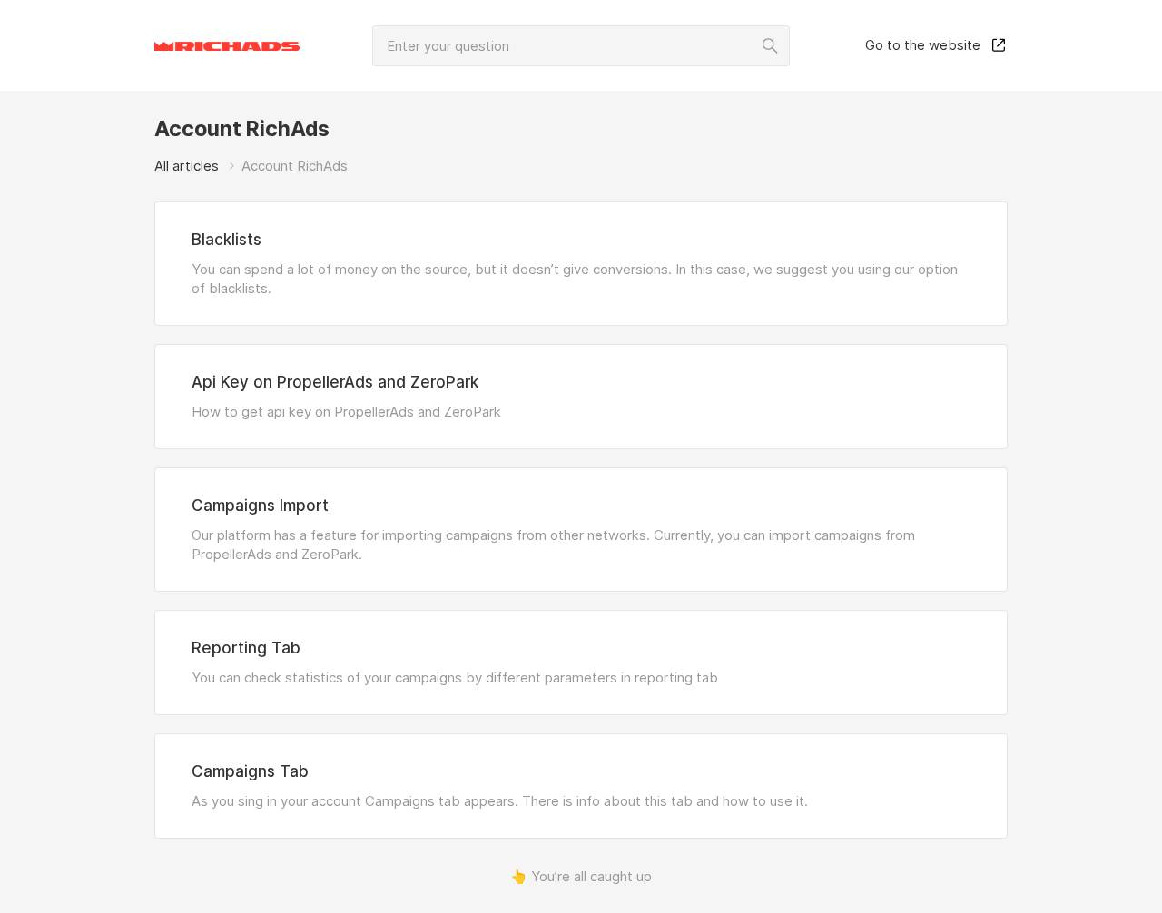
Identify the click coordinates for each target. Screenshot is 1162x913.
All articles (186, 165)
